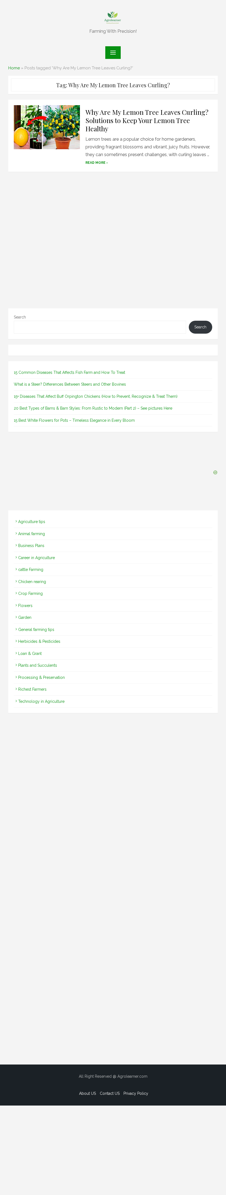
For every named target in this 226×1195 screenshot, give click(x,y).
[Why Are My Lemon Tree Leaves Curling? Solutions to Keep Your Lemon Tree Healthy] (47, 127)
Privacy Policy (135, 1093)
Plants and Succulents (37, 665)
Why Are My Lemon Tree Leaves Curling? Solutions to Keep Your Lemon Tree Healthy (146, 120)
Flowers (25, 605)
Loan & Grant (30, 653)
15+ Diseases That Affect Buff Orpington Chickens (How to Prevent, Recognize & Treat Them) (95, 396)
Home (14, 68)
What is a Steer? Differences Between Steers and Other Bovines (70, 384)
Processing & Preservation (41, 677)
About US (87, 1093)
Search (20, 317)
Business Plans (31, 545)
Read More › (96, 163)
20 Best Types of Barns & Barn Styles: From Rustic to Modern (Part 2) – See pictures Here (93, 408)
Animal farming (31, 534)
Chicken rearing (32, 581)
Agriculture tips (31, 521)
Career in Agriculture (36, 558)
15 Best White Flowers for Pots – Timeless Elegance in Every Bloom (74, 420)
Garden (24, 617)
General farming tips (36, 629)
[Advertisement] (113, 241)
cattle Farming (30, 569)
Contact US (110, 1093)
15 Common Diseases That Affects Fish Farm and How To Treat (69, 372)
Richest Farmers (32, 689)
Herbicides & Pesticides (39, 641)
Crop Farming (30, 593)
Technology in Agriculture (41, 701)
